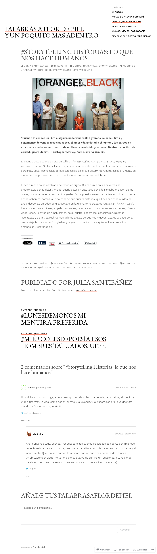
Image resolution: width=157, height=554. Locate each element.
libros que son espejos (126, 21)
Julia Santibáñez (36, 66)
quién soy (117, 7)
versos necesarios (124, 26)
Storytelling (108, 66)
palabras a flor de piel (44, 28)
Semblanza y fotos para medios (131, 36)
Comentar (125, 529)
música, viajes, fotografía (128, 31)
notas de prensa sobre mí (128, 17)
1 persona (37, 413)
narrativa (90, 66)
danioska (38, 434)
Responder (25, 420)
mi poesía (117, 12)
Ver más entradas (86, 290)
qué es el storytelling (55, 70)
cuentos (129, 66)
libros (77, 66)
